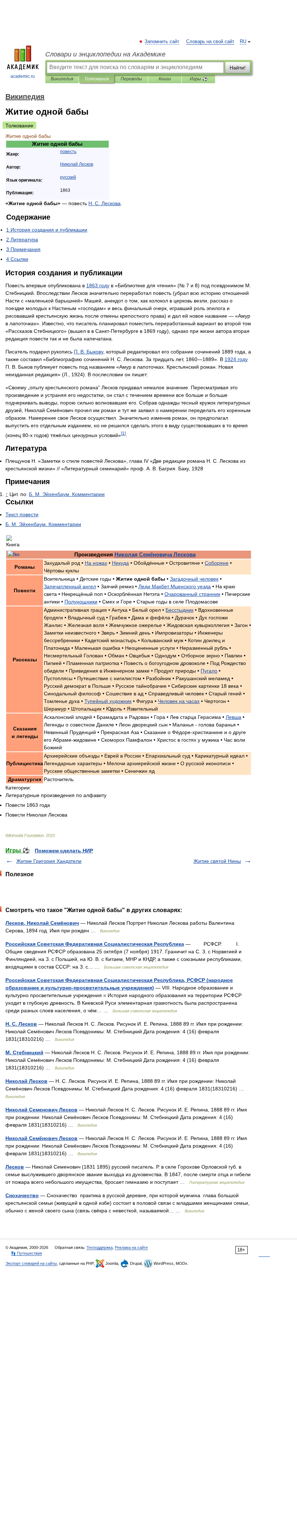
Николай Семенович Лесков (41, 1110)
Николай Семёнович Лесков (41, 1138)
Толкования (96, 78)
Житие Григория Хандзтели (48, 861)
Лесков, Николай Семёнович (42, 923)
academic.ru (23, 76)
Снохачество (22, 1195)
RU (243, 41)
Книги (165, 78)
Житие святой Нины (217, 861)
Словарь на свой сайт (210, 41)
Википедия (62, 78)
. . (104, 203)
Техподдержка (100, 1247)
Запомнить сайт (162, 41)
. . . (67, 494)
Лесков (14, 1167)
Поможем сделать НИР (64, 850)
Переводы (131, 78)
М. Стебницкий (24, 1052)
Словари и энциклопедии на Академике (105, 54)
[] (123, 433)
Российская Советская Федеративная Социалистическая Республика (94, 944)
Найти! (238, 68)
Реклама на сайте (131, 1247)
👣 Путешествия (26, 1253)
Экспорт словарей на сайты (31, 1263)
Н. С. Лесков (21, 1024)
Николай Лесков (26, 1081)
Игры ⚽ (199, 78)
